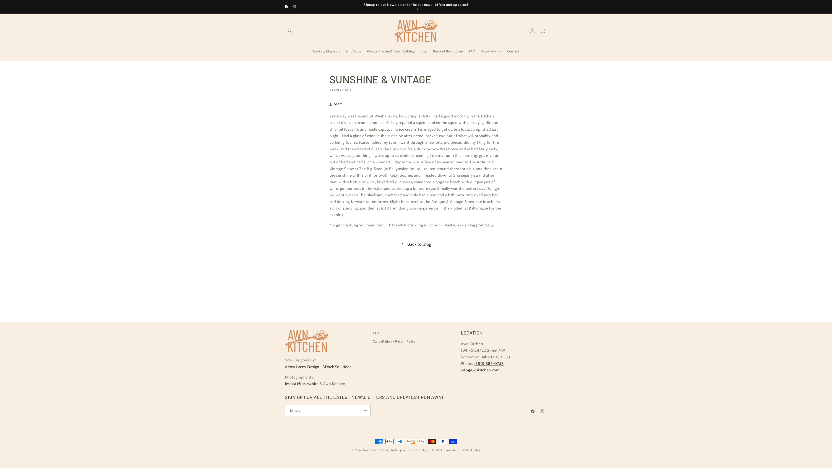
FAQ (376, 333)
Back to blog (419, 244)
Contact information (445, 450)
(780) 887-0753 (489, 363)
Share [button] (338, 104)
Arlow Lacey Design (302, 366)
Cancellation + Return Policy (394, 341)
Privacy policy (419, 450)
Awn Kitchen (370, 450)
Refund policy (472, 450)
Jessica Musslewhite (302, 383)
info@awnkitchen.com (480, 370)
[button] (290, 31)
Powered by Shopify (392, 450)
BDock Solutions (336, 366)
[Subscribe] (365, 410)
